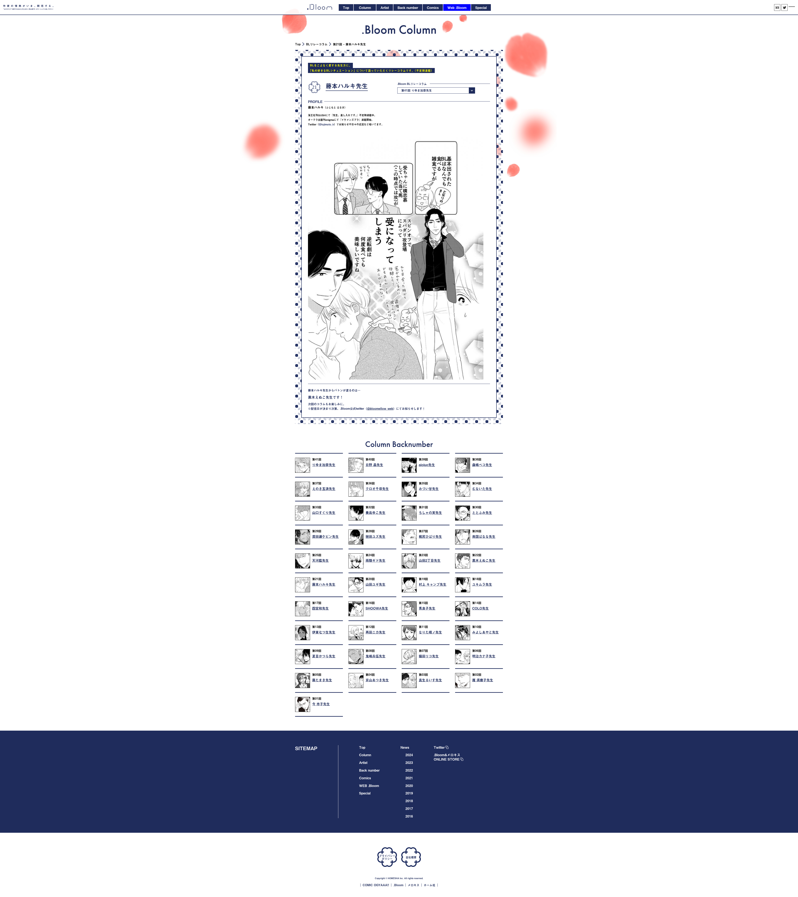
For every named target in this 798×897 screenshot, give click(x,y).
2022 (409, 770)
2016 (409, 816)
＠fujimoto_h (326, 124)
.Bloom (398, 885)
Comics (365, 777)
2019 (409, 793)
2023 (409, 762)
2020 (409, 785)
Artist (363, 762)
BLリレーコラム (317, 44)
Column (365, 754)
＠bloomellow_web (380, 408)
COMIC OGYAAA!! (376, 885)
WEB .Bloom (369, 785)
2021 (409, 777)
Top (298, 44)
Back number (369, 770)
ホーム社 (429, 885)
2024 (409, 754)
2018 (409, 800)
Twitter (439, 747)
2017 (409, 808)
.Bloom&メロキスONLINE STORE (447, 757)
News (404, 747)
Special (365, 793)
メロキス (413, 885)
